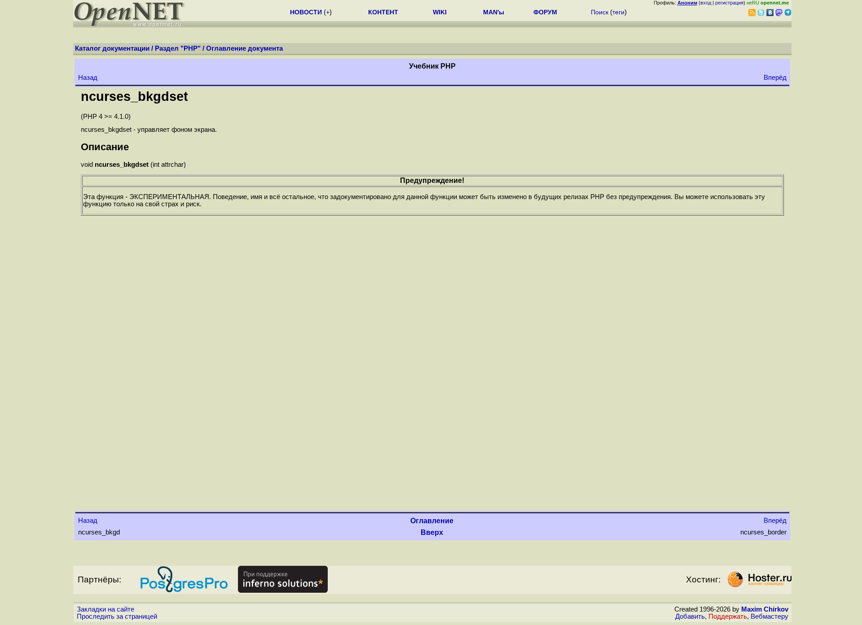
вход (705, 2)
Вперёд (775, 77)
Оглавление (431, 521)
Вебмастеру (769, 616)
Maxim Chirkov (764, 609)
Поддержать (727, 616)
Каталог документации (112, 48)
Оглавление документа (244, 48)
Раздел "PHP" (178, 48)
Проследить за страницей (117, 616)
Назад (87, 77)
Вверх (432, 532)
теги (618, 12)
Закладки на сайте (105, 609)
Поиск (599, 12)
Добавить (690, 616)
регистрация (729, 2)
